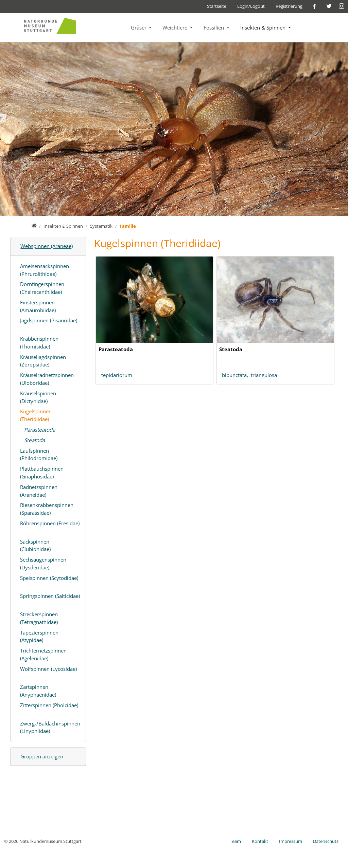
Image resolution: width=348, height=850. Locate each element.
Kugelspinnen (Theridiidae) (36, 415)
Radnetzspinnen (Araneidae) (38, 491)
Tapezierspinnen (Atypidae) (39, 636)
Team (235, 841)
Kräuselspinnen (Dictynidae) (38, 397)
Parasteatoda (39, 429)
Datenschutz (325, 841)
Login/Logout (251, 6)
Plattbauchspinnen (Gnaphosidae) (42, 472)
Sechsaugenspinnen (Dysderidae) (43, 563)
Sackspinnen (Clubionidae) (35, 545)
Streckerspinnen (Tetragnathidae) (39, 618)
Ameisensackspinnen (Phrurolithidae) (44, 270)
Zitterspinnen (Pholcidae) (49, 705)
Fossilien (214, 27)
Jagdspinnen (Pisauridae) (48, 320)
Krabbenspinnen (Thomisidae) (39, 342)
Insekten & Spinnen (263, 27)
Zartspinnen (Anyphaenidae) (38, 690)
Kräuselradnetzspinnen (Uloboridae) (47, 379)
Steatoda (34, 440)
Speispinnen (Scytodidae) (49, 577)
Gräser (139, 27)
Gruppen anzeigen (41, 756)
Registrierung (289, 6)
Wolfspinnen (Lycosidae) (48, 668)
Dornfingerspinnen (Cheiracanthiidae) (42, 288)
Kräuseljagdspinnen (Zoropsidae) (43, 361)
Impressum (290, 841)
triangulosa (264, 375)
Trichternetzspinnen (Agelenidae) (43, 654)
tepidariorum (116, 375)
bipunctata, (236, 375)
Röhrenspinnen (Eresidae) (50, 523)
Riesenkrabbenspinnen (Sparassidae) (46, 509)
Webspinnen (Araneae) (46, 246)
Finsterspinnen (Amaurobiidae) (38, 306)
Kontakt (260, 841)
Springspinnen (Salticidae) (50, 595)
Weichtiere (175, 27)
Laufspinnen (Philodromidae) (38, 454)
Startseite (216, 6)
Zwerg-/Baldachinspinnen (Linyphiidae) (50, 727)
